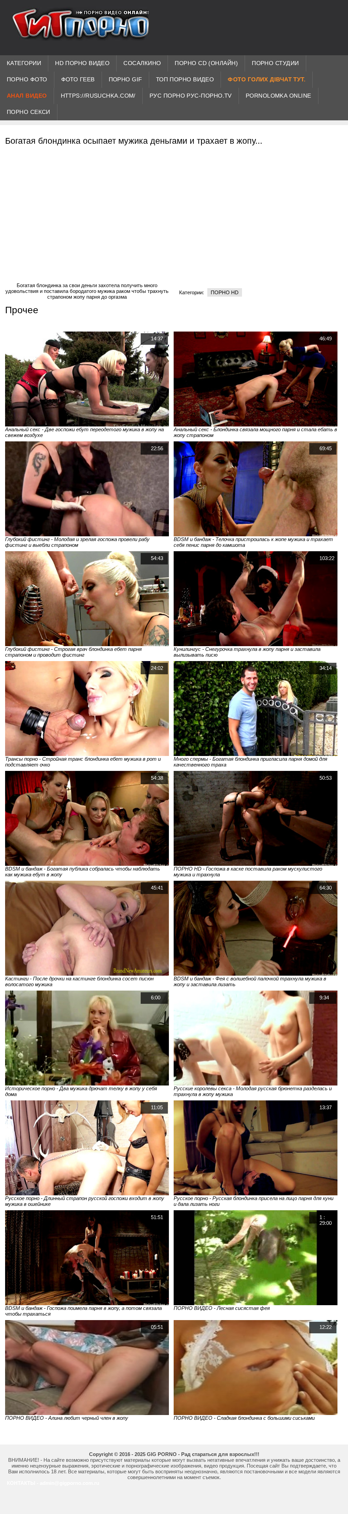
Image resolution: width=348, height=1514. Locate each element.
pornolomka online (278, 96)
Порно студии (275, 63)
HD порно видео (82, 63)
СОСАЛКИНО (142, 63)
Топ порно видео (185, 79)
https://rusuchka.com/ (98, 96)
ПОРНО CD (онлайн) (206, 63)
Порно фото (27, 79)
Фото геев (78, 79)
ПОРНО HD (225, 292)
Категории (24, 63)
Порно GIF (125, 79)
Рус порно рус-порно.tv (191, 96)
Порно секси (28, 112)
